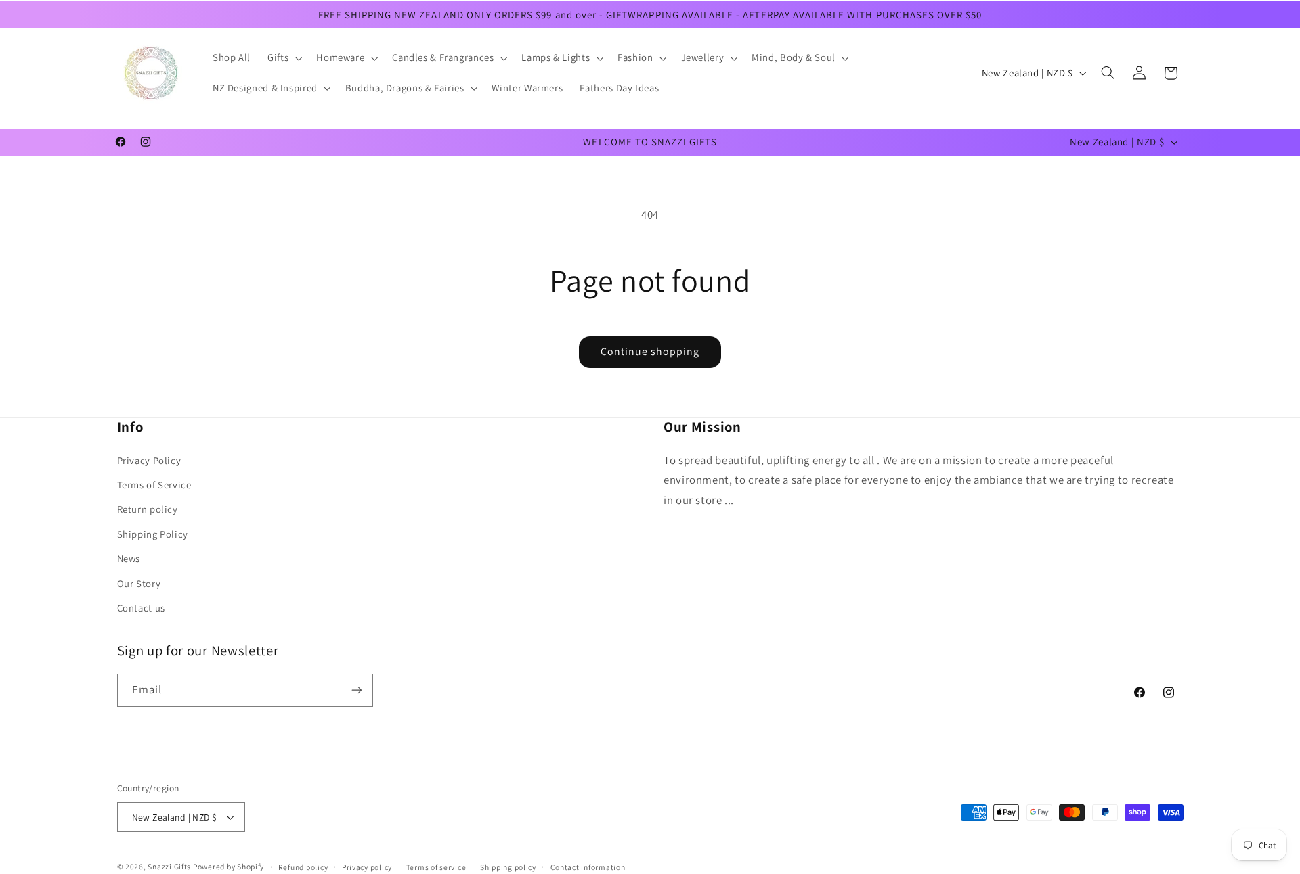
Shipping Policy (152, 534)
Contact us (141, 607)
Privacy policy (367, 867)
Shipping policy (508, 867)
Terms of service (436, 867)
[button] (283, 58)
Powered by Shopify (228, 866)
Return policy (147, 509)
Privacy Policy (149, 460)
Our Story (139, 583)
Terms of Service (154, 484)
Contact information (588, 867)
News (129, 558)
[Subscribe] (356, 690)
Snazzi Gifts (170, 866)
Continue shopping (650, 351)
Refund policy (303, 867)
